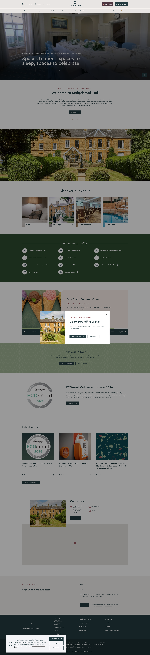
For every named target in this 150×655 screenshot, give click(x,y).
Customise (56, 647)
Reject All (56, 643)
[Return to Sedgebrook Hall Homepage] (75, 4)
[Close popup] (106, 314)
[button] (10, 643)
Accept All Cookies (56, 638)
